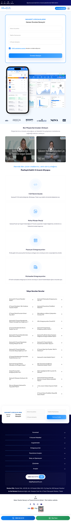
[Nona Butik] (20, 149)
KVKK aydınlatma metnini (18, 48)
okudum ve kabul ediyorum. (26, 48)
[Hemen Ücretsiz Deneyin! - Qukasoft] (6, 8)
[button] (21, 299)
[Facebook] (30, 504)
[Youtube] (41, 504)
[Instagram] (37, 504)
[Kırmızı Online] (51, 149)
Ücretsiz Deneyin (60, 8)
